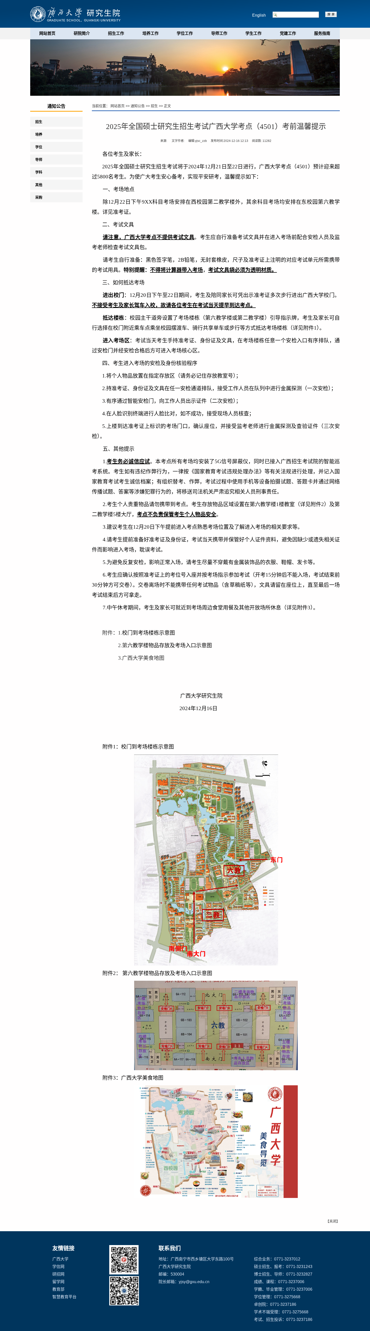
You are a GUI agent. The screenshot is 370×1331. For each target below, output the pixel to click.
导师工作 (219, 33)
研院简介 (82, 33)
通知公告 (138, 106)
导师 (38, 159)
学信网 (58, 1266)
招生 (38, 122)
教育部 (58, 1289)
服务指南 (322, 33)
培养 (38, 134)
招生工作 (116, 33)
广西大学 (60, 1259)
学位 (38, 147)
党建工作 (288, 33)
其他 (38, 185)
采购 (38, 197)
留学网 (58, 1282)
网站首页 (47, 33)
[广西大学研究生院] (77, 14)
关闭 (332, 1221)
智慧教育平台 (64, 1297)
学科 (38, 172)
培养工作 (150, 33)
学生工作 (253, 33)
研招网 (58, 1274)
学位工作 (185, 33)
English (259, 15)
